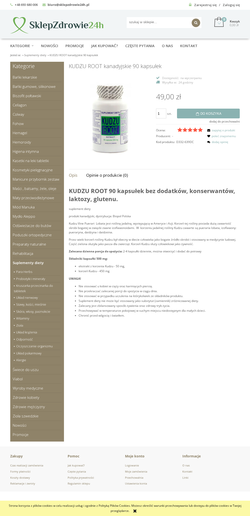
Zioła (19, 325)
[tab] (77, 175)
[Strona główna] (56, 25)
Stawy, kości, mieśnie (31, 304)
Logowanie (132, 465)
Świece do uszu (26, 369)
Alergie (21, 360)
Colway (18, 114)
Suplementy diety (28, 262)
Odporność (24, 339)
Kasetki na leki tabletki (31, 160)
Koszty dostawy (20, 477)
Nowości (19, 425)
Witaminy (22, 318)
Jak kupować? (76, 465)
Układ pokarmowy (29, 353)
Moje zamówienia (136, 471)
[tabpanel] (154, 256)
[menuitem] (25, 46)
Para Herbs (24, 271)
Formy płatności (20, 471)
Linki (185, 477)
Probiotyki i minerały (30, 279)
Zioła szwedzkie (26, 415)
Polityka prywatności (81, 477)
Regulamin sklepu (79, 483)
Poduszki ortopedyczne (32, 234)
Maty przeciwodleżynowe (33, 197)
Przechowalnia (134, 477)
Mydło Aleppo (24, 216)
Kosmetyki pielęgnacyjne (33, 169)
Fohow (18, 123)
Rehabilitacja (23, 253)
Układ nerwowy (27, 297)
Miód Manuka (24, 207)
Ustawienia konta (136, 483)
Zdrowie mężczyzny (29, 406)
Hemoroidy (22, 142)
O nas (186, 465)
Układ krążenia (26, 332)
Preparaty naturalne (29, 244)
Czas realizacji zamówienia (26, 465)
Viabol (18, 378)
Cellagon (20, 105)
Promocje (21, 434)
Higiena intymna (26, 151)
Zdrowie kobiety (26, 397)
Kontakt (187, 471)
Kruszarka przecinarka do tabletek (33, 288)
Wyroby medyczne (28, 388)
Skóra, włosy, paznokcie (33, 311)
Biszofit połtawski (27, 95)
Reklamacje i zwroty (22, 483)
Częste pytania (77, 471)
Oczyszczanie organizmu (34, 346)
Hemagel (20, 132)
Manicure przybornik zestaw (36, 179)
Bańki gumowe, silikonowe (34, 86)
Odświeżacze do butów (32, 225)
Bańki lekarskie (25, 77)
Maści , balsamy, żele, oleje (34, 188)
